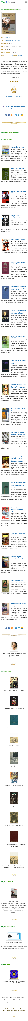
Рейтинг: (3, 52)
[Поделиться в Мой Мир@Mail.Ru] (22, 115)
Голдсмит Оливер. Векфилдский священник (18, 557)
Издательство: (5, 43)
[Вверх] (14, 1017)
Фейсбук (21, 999)
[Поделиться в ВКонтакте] (6, 115)
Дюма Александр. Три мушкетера (14, 825)
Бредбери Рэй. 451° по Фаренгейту (14, 785)
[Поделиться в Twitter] (16, 115)
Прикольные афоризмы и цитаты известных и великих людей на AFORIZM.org (14, 982)
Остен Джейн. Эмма (17, 580)
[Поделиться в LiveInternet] (19, 115)
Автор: (3, 37)
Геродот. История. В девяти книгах (14, 727)
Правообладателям (14, 99)
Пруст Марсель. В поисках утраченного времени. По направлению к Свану (18, 312)
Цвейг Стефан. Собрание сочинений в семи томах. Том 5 (18, 362)
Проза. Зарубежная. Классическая (12, 40)
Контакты (19, 1002)
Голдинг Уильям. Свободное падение (17, 216)
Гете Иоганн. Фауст (14, 745)
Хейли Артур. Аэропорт (18, 168)
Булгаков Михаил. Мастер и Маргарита (14, 690)
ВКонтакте (16, 999)
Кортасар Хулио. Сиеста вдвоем (18, 409)
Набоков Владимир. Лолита (14, 806)
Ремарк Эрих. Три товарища (14, 766)
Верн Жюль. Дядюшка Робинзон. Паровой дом (18, 433)
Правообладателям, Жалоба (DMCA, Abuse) (13, 997)
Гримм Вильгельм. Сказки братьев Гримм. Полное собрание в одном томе (19, 386)
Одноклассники (11, 1002)
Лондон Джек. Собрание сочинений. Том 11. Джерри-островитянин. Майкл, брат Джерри (18, 459)
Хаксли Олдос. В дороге (18, 239)
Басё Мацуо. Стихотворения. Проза (17, 146)
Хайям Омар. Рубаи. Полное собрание (14, 708)
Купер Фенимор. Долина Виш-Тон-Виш (18, 263)
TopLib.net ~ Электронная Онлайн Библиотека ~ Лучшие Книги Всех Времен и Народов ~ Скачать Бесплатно (14, 1010)
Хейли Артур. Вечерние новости (18, 337)
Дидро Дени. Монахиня (18, 534)
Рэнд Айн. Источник (14, 901)
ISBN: (2, 46)
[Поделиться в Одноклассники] (12, 115)
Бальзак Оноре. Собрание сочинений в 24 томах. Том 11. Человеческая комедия (18, 485)
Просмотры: (4, 49)
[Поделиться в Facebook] (9, 115)
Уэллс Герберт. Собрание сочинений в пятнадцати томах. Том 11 (18, 288)
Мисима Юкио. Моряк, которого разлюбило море (17, 509)
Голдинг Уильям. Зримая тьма (18, 191)
